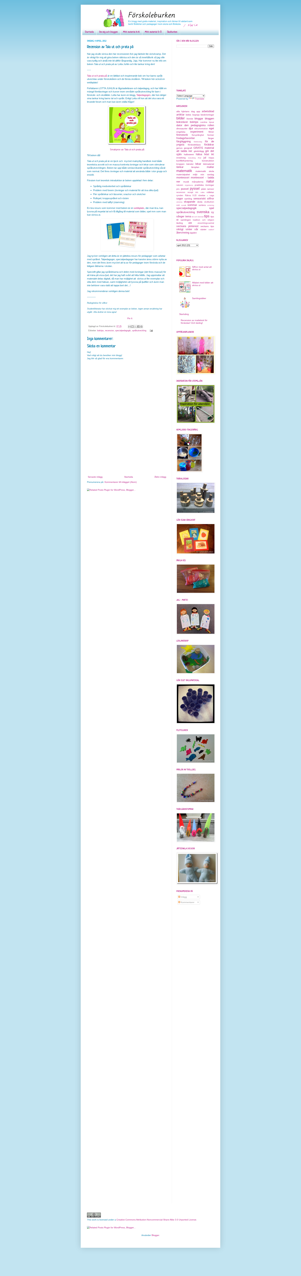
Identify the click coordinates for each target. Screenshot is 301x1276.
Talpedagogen (143, 95)
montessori (182, 177)
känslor (190, 164)
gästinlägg (199, 151)
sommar (192, 205)
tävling (179, 223)
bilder (180, 118)
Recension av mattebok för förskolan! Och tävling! (194, 321)
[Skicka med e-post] (129, 326)
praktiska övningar (204, 185)
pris (178, 189)
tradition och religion (203, 220)
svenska (203, 212)
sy (212, 212)
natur (210, 181)
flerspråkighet (198, 135)
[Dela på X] (135, 326)
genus (179, 148)
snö (178, 205)
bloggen (209, 118)
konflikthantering (184, 160)
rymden (179, 195)
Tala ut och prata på (97, 75)
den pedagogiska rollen (199, 125)
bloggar (199, 118)
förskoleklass (194, 144)
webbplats (139, 208)
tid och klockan (197, 217)
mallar (210, 167)
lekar (198, 163)
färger (211, 138)
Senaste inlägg (95, 477)
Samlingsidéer (199, 298)
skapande (189, 201)
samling (188, 198)
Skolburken (172, 32)
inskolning (192, 158)
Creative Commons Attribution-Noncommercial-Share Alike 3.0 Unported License (156, 1219)
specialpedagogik (123, 331)
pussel (185, 188)
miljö (195, 174)
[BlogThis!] (132, 326)
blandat (190, 119)
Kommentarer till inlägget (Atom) (121, 482)
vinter (189, 229)
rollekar (210, 192)
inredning (181, 157)
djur (191, 128)
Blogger (155, 1235)
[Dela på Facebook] (138, 326)
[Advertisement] (126, 451)
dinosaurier (181, 128)
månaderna (197, 181)
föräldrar (209, 144)
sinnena (179, 202)
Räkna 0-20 (191, 195)
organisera (189, 185)
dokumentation (201, 129)
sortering (210, 205)
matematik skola (204, 171)
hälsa (199, 154)
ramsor (210, 189)
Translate (199, 98)
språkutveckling (139, 331)
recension (109, 331)
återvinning (182, 232)
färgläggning (183, 141)
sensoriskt (199, 198)
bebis (188, 114)
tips (206, 216)
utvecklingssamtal (206, 223)
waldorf (211, 230)
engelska (180, 132)
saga (212, 195)
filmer (211, 132)
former (210, 135)
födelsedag (198, 142)
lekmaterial (208, 164)
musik (186, 181)
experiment (196, 131)
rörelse (201, 195)
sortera (202, 205)
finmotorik (182, 134)
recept (190, 192)
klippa (211, 158)
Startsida (89, 32)
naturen (179, 185)
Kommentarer (187, 902)
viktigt (179, 229)
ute (190, 222)
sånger (180, 216)
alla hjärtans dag (185, 111)
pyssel (195, 188)
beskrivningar (207, 114)
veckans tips (207, 226)
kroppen (180, 164)
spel (211, 208)
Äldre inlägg (160, 477)
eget (211, 128)
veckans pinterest (187, 226)
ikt (212, 154)
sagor (179, 198)
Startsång (184, 314)
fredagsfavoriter (185, 138)
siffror (210, 198)
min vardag (207, 174)
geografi (188, 148)
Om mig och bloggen (108, 32)
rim (196, 192)
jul (204, 157)
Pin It (129, 318)
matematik (184, 171)
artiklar (180, 114)
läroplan (195, 167)
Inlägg (183, 897)
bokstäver (182, 122)
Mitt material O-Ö (153, 32)
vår (196, 229)
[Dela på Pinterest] (141, 326)
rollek (203, 192)
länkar (180, 167)
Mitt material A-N (131, 32)
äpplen (193, 232)
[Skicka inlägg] (151, 331)
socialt (183, 205)
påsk (203, 189)
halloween (189, 154)
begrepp (196, 115)
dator (179, 125)
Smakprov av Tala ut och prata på (127, 149)
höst (206, 154)
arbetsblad (208, 111)
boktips (100, 331)
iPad (199, 158)
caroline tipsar (207, 122)
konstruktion (208, 160)
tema (188, 216)
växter (203, 229)
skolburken (209, 202)
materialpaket (183, 174)
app (198, 111)
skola (199, 202)
